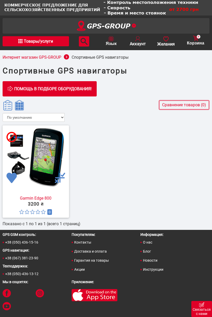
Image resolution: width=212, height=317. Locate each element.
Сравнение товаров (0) (184, 104)
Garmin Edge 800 (35, 198)
